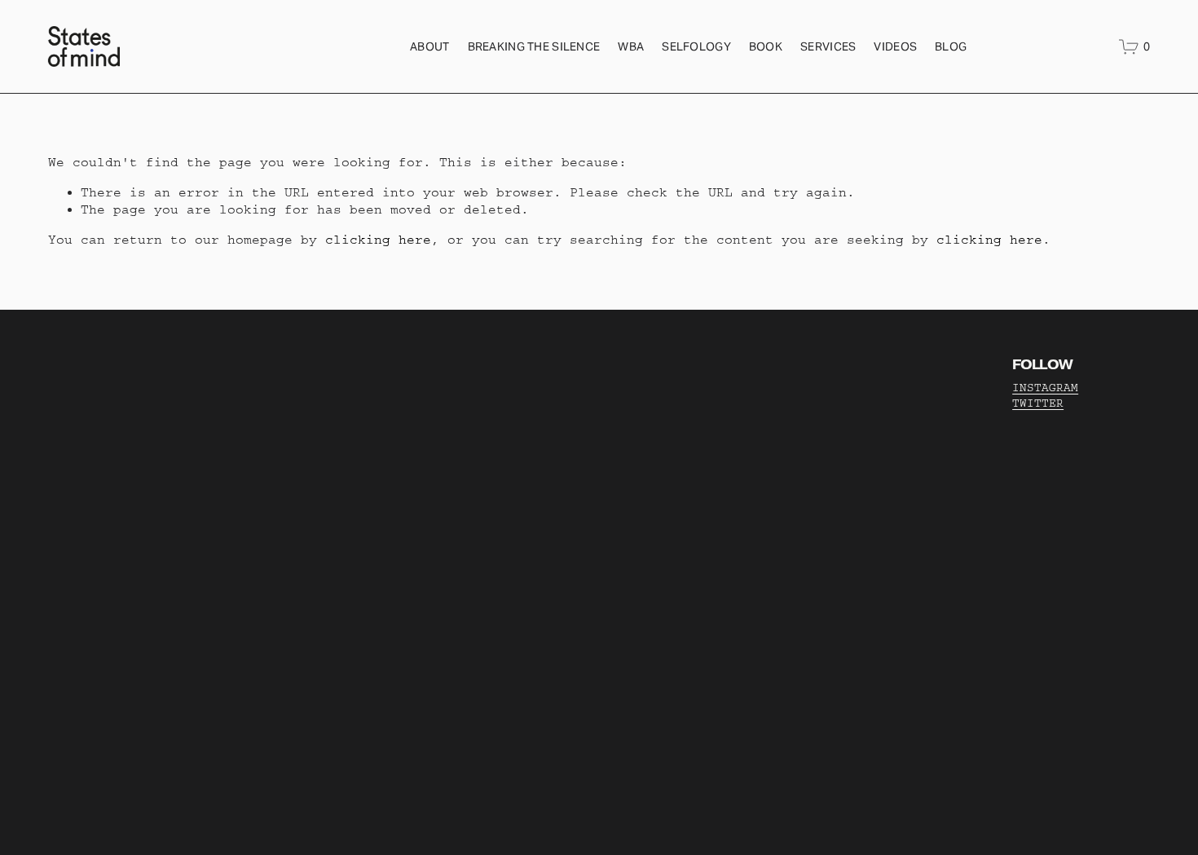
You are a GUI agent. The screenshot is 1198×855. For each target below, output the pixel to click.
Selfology (696, 46)
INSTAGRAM (1045, 387)
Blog (951, 46)
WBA (631, 46)
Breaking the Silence (534, 46)
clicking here (378, 239)
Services (828, 46)
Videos (895, 46)
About (429, 46)
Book (765, 46)
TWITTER (1038, 403)
